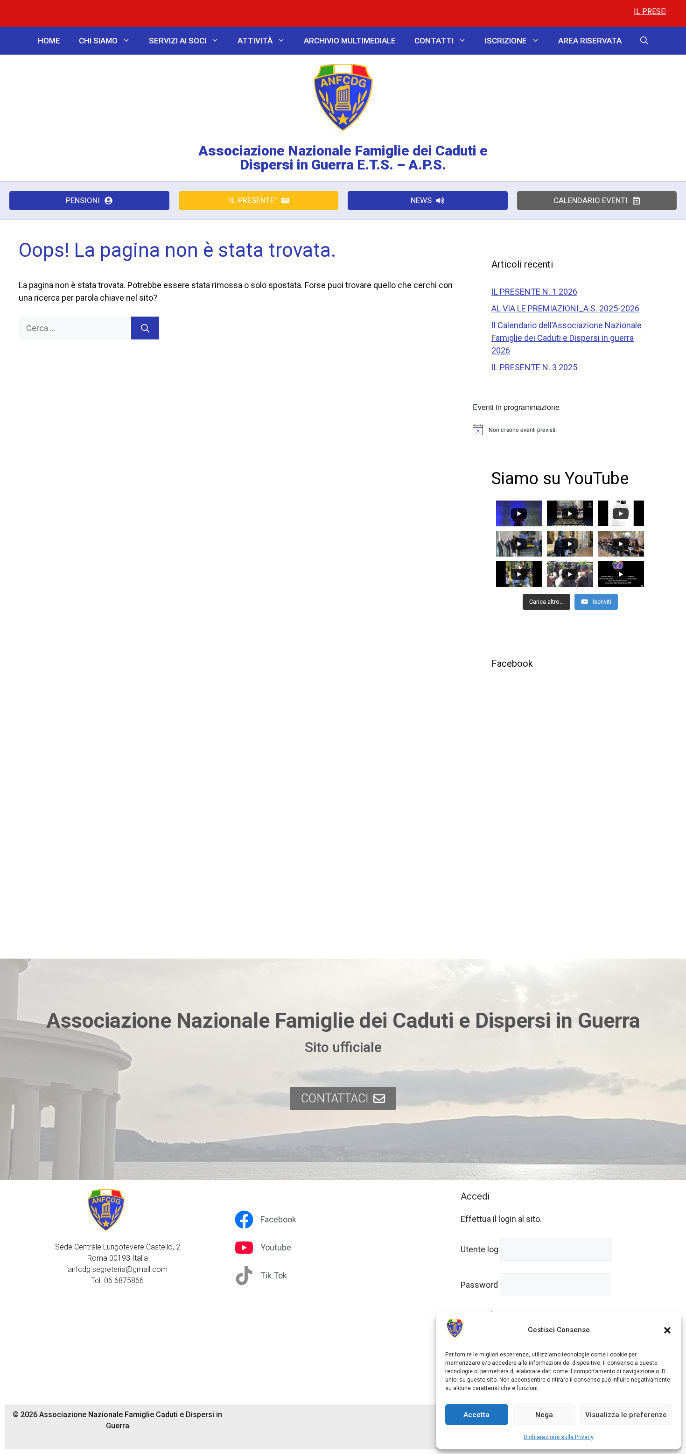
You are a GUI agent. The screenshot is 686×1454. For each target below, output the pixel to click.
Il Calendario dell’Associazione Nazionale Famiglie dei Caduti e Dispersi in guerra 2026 (566, 337)
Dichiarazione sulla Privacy (559, 1437)
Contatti (434, 40)
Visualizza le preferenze (626, 1415)
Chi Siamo (98, 40)
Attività (255, 40)
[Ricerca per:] (75, 328)
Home (49, 40)
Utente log (479, 1249)
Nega (544, 1415)
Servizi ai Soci (177, 40)
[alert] (570, 429)
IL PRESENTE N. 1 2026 (634, 11)
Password (479, 1285)
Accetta (476, 1415)
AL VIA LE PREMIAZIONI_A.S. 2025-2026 (565, 308)
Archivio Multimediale (350, 40)
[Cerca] (145, 328)
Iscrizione (506, 40)
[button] (667, 1330)
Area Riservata (590, 40)
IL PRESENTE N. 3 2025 (534, 367)
